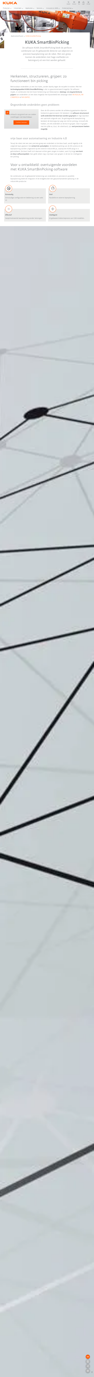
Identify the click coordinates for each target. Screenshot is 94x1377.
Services (39, 8)
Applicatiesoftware (17, 36)
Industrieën (17, 8)
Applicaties (29, 8)
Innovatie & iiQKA (52, 8)
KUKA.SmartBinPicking (33, 36)
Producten (6, 8)
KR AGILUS (76, 95)
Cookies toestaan (21, 122)
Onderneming (66, 8)
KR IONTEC (26, 97)
